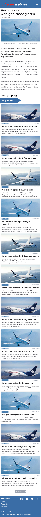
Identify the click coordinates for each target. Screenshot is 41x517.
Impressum (5, 499)
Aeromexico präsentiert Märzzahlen (13, 330)
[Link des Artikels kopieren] (8, 96)
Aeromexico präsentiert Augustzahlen (13, 298)
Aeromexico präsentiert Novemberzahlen (14, 234)
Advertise (5, 504)
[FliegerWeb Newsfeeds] (37, 498)
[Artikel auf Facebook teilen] (15, 96)
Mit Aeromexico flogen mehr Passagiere (14, 457)
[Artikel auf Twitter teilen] (12, 96)
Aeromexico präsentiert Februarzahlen (14, 136)
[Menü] (37, 4)
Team (3, 501)
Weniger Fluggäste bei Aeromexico (13, 168)
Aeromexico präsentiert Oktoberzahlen (14, 105)
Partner (4, 507)
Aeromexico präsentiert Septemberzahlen (15, 266)
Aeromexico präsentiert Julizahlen (12, 361)
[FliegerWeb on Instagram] (21, 502)
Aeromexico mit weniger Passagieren (13, 425)
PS (9, 18)
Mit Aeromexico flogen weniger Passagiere (15, 200)
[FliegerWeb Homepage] (15, 4)
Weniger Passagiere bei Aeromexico (13, 393)
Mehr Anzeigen (20, 491)
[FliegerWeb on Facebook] (27, 502)
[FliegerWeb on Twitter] (32, 502)
